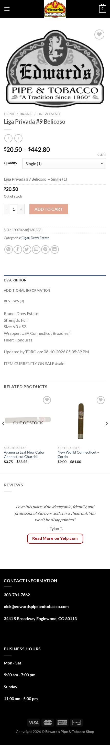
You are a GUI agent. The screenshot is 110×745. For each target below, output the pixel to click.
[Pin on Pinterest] (45, 249)
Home (9, 114)
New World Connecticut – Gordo (78, 454)
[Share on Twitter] (27, 249)
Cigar (25, 238)
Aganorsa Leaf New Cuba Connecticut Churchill (24, 454)
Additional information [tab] (27, 290)
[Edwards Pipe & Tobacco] (55, 9)
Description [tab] (15, 280)
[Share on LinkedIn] (54, 249)
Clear (101, 154)
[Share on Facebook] (18, 249)
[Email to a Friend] (36, 249)
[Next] (106, 433)
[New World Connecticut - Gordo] (82, 419)
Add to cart (49, 209)
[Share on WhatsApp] (8, 249)
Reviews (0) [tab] (14, 301)
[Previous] (3, 433)
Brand (26, 114)
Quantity (10, 163)
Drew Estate (49, 114)
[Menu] (7, 9)
